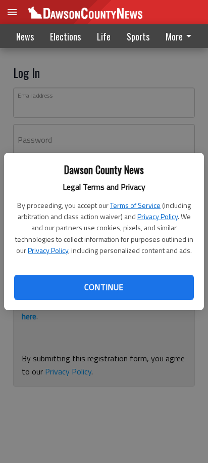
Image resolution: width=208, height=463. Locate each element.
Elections (65, 36)
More (174, 36)
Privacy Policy (157, 216)
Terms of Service (135, 205)
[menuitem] (181, 36)
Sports (138, 36)
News (25, 36)
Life (104, 36)
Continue (103, 287)
